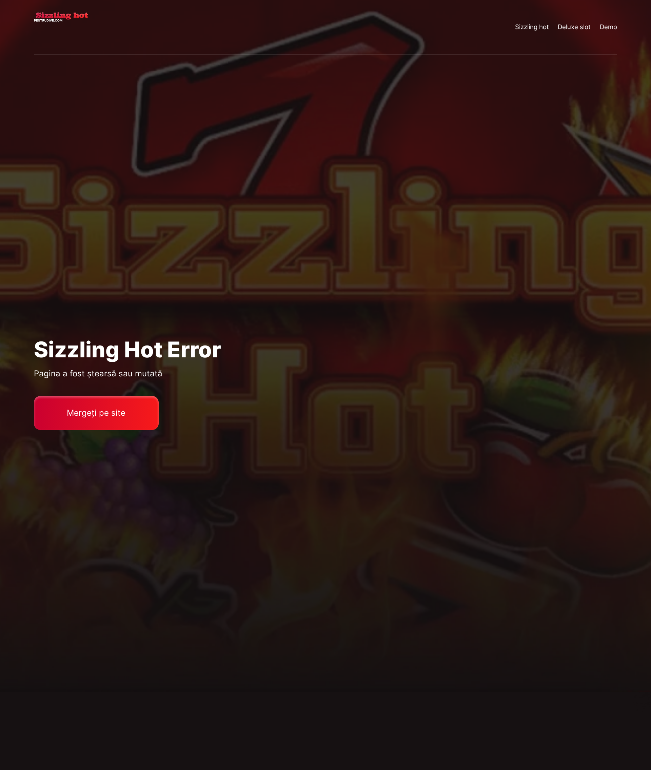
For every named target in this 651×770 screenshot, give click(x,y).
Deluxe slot (574, 27)
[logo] (61, 27)
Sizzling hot (532, 27)
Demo (608, 27)
